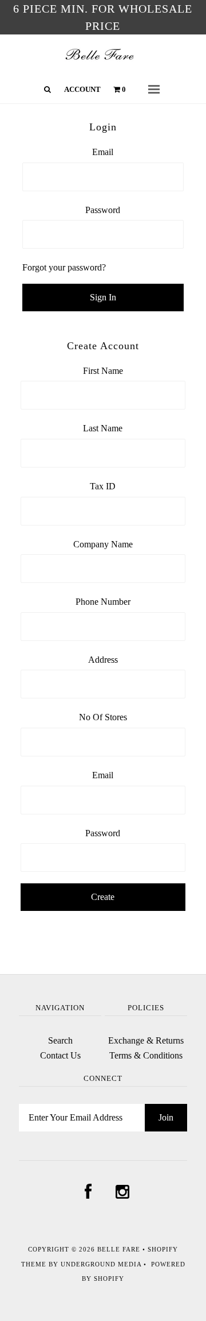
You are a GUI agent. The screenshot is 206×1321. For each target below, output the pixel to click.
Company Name (103, 544)
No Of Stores (103, 717)
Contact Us (60, 1055)
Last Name (102, 428)
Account (82, 89)
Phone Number (103, 602)
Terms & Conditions (146, 1055)
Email (102, 152)
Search (60, 1040)
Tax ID (103, 486)
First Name (103, 371)
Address (103, 660)
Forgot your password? (64, 267)
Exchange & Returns (146, 1040)
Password (102, 210)
